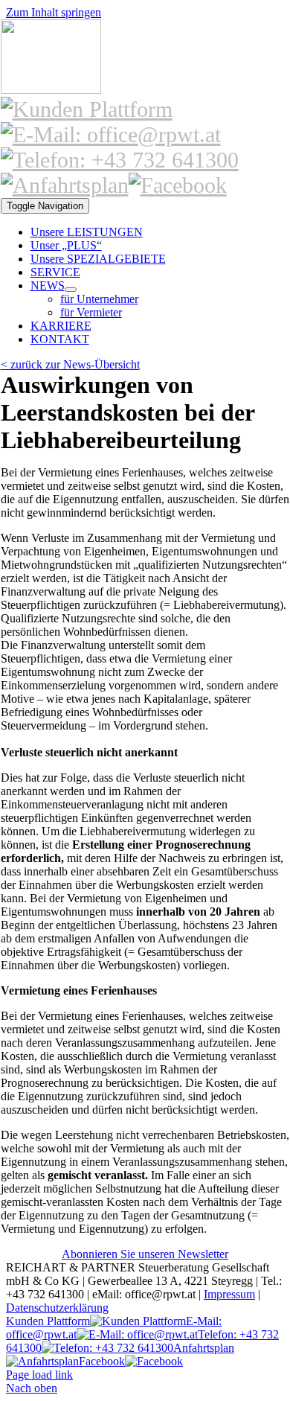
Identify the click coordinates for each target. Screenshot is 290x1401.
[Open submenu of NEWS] (71, 289)
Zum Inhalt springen (53, 12)
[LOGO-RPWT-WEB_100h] (51, 89)
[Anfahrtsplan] (65, 185)
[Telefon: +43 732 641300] (120, 159)
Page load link (39, 1374)
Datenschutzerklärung (57, 1307)
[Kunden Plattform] (87, 109)
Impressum (229, 1294)
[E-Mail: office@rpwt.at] (111, 134)
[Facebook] (178, 185)
